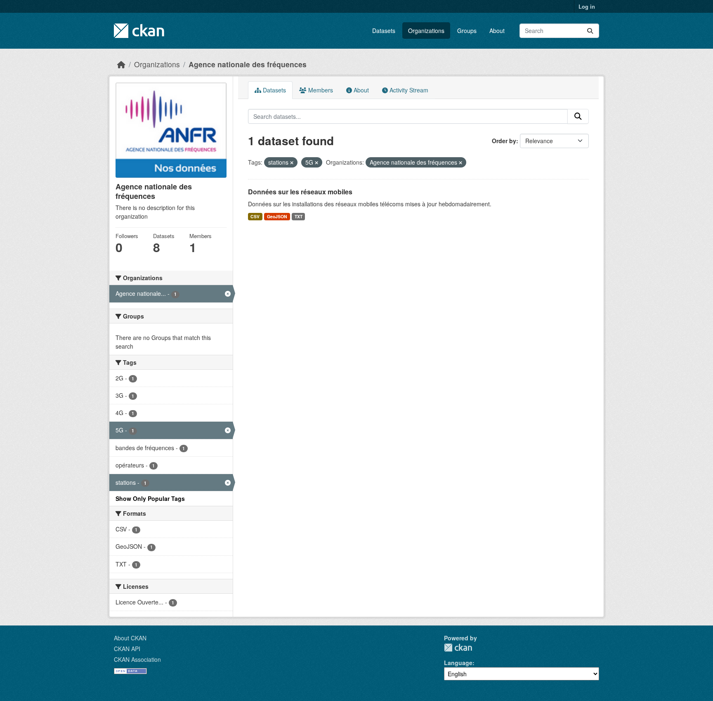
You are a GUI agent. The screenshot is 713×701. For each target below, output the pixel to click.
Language (458, 663)
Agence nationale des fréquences (248, 64)
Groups (467, 30)
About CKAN (130, 638)
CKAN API (127, 648)
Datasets (383, 30)
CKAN (458, 647)
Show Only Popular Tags (150, 498)
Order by (504, 141)
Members (320, 90)
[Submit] (590, 31)
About (497, 30)
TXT (298, 216)
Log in (586, 6)
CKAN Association (137, 659)
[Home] (121, 64)
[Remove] (291, 162)
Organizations (426, 30)
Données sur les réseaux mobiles (300, 191)
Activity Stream (408, 90)
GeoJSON (277, 216)
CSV (255, 216)
